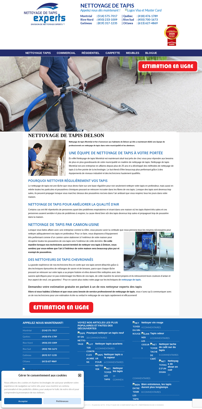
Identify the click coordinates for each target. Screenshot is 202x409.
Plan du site (98, 405)
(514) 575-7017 (107, 16)
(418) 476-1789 (148, 16)
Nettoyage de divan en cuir (173, 365)
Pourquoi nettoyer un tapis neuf (105, 332)
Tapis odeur (157, 333)
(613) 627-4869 (148, 23)
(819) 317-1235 (107, 23)
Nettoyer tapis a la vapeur (113, 356)
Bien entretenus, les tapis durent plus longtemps (156, 386)
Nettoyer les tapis (118, 370)
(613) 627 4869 (49, 361)
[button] (79, 375)
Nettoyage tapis (45, 14)
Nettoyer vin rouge (152, 322)
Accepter (23, 401)
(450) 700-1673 (148, 19)
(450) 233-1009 (107, 19)
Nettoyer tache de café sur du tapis (167, 347)
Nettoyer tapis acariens (108, 343)
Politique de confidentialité (121, 405)
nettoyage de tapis (131, 280)
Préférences (62, 401)
